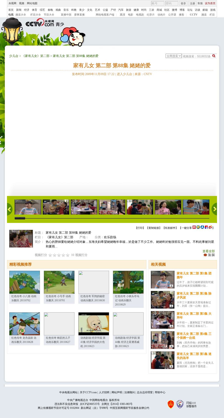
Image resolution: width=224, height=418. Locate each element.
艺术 (97, 9)
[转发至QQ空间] (198, 227)
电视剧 (140, 14)
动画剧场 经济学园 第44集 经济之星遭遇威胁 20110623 (127, 342)
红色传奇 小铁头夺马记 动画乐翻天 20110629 (127, 300)
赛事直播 (79, 14)
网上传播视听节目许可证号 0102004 (58, 407)
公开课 (172, 14)
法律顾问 (129, 392)
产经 (113, 9)
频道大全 (21, 14)
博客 (182, 9)
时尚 (144, 9)
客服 (200, 3)
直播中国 (66, 14)
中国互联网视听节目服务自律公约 (129, 407)
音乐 (66, 9)
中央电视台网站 (68, 392)
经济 (26, 9)
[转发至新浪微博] (210, 227)
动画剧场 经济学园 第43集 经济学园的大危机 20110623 (92, 342)
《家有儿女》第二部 (35, 56)
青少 (81, 9)
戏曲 (58, 9)
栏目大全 (35, 14)
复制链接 (154, 227)
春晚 (50, 9)
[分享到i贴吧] (206, 227)
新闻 (18, 9)
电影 (130, 14)
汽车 (121, 9)
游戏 (212, 9)
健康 (136, 9)
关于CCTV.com (88, 392)
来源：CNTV (143, 74)
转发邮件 (170, 227)
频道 (204, 14)
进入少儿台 (124, 74)
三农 (151, 9)
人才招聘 (104, 392)
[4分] (54, 255)
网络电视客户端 (105, 14)
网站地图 (32, 3)
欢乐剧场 (110, 237)
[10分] (68, 255)
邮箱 (205, 9)
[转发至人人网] (202, 227)
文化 (89, 9)
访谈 (197, 9)
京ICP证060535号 (90, 404)
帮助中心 (160, 392)
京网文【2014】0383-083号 (117, 404)
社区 (167, 9)
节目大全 (49, 14)
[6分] (59, 255)
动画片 (161, 14)
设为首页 (210, 3)
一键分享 (186, 227)
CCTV (194, 14)
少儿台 (13, 56)
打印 (140, 227)
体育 (34, 9)
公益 (105, 9)
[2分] (50, 255)
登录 (183, 3)
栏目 (212, 14)
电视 (11, 14)
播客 (181, 14)
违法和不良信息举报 (66, 404)
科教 (74, 9)
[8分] (63, 255)
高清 (122, 14)
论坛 (189, 9)
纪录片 (151, 14)
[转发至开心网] (194, 227)
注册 (192, 3)
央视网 (12, 3)
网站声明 (117, 392)
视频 (21, 3)
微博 (174, 9)
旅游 (128, 9)
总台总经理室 (145, 392)
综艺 (42, 9)
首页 (11, 9)
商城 (159, 9)
